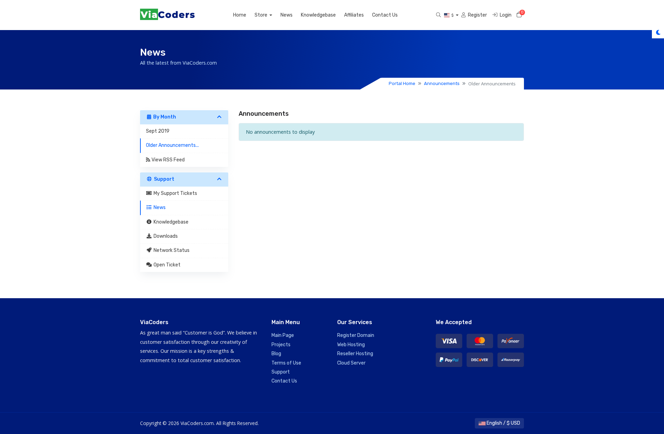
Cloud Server (351, 363)
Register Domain (355, 335)
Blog (276, 354)
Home (239, 15)
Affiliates (354, 15)
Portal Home (402, 83)
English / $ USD (503, 423)
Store (261, 15)
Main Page (282, 335)
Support (280, 372)
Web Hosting (351, 345)
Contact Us (385, 15)
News (286, 15)
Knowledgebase (318, 15)
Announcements (442, 83)
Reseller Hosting (355, 354)
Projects (280, 345)
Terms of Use (286, 363)
